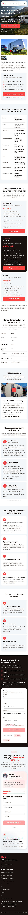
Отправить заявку (14, 730)
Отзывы (3, 892)
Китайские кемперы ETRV (7, 881)
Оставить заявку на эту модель (14, 94)
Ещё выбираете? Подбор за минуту (14, 97)
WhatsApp (6, 740)
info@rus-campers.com (7, 872)
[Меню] (24, 3)
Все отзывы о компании (14, 501)
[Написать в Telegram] (13, 3)
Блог (2, 895)
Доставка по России (6, 884)
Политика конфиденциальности (9, 903)
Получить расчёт (14, 231)
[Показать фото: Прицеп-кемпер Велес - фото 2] (4, 58)
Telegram (17, 735)
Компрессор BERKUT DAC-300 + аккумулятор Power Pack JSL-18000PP (13, 840)
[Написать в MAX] (16, 3)
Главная (3, 7)
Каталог (8, 7)
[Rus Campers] (4, 3)
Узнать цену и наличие (10, 26)
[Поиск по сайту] (20, 3)
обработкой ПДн (19, 725)
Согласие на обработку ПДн (8, 906)
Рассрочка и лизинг (6, 887)
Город (4, 717)
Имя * (4, 696)
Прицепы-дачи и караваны (7, 878)
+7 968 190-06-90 (7, 869)
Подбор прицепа (5, 889)
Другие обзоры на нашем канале (11, 416)
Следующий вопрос (13, 822)
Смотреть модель (14, 298)
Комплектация (6, 710)
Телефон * (5, 703)
